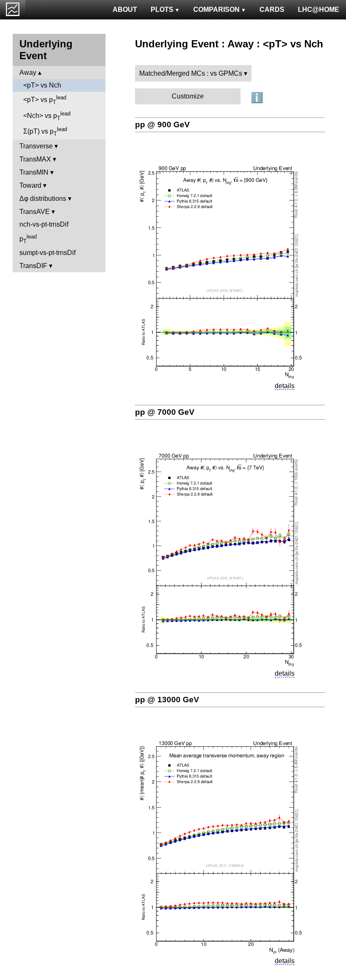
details (285, 385)
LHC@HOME (318, 9)
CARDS (272, 9)
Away (27, 72)
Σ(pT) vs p (45, 131)
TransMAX (35, 159)
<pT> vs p (44, 99)
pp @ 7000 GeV (165, 412)
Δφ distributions (42, 198)
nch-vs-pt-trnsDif (43, 224)
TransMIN (34, 172)
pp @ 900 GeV (162, 124)
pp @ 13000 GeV (167, 699)
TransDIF (33, 265)
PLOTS (162, 9)
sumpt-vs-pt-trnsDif (47, 252)
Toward (30, 185)
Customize (188, 96)
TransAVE (34, 211)
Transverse (36, 146)
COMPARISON (216, 9)
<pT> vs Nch (42, 85)
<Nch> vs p (46, 115)
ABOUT (125, 9)
